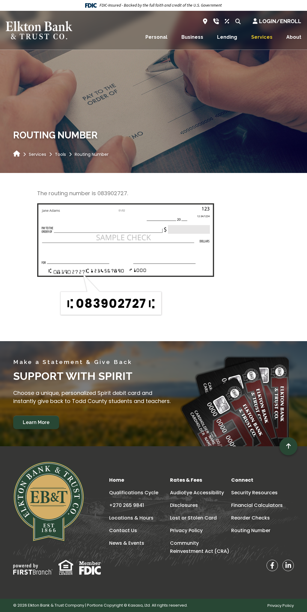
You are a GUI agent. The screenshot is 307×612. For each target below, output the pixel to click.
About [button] (293, 37)
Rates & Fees (186, 480)
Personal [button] (156, 37)
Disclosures (184, 505)
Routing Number (250, 530)
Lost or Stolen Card (193, 517)
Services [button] (262, 37)
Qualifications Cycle (133, 492)
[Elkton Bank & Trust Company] (39, 30)
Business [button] (192, 37)
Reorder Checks (250, 517)
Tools (60, 154)
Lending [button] (227, 37)
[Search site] (238, 21)
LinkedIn (288, 565)
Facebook (272, 565)
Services (37, 154)
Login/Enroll (280, 21)
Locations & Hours (131, 517)
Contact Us (123, 530)
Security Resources (254, 492)
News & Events (126, 543)
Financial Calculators (257, 505)
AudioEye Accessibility (197, 492)
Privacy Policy (186, 530)
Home (116, 480)
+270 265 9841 (126, 505)
